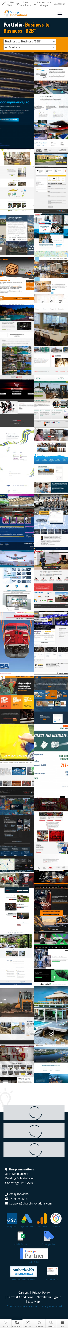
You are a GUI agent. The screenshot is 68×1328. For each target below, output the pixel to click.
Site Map (34, 1302)
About (6, 1326)
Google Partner (34, 1261)
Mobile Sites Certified (20, 1244)
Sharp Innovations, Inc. (18, 13)
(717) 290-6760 (9, 4)
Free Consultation (25, 4)
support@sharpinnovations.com (30, 1203)
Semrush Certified (52, 1279)
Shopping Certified (48, 1244)
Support (40, 1326)
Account (60, 3)
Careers (23, 1292)
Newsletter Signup (49, 1297)
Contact (51, 1326)
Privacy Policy (41, 1292)
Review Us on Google (44, 4)
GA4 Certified (56, 1226)
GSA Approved (12, 1226)
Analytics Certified (42, 1226)
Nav (62, 1326)
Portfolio (17, 1326)
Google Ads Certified (26, 1226)
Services (28, 1326)
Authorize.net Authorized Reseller (23, 1279)
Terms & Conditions (20, 1297)
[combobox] (29, 41)
